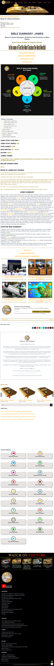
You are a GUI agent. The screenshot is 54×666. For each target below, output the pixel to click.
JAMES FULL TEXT (27, 62)
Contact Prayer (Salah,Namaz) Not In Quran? (12, 598)
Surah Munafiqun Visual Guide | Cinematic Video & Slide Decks (18, 416)
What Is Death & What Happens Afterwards (11, 627)
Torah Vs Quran (5, 661)
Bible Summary (4, 17)
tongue (7, 186)
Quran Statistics (5, 606)
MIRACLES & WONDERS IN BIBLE (27, 56)
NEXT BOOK (27, 250)
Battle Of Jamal (5, 648)
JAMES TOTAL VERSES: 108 (10, 122)
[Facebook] (33, 328)
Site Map (3, 613)
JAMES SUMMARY (6, 135)
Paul (31, 207)
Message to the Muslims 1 (7, 610)
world (37, 240)
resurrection (19, 208)
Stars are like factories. (7, 636)
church (19, 198)
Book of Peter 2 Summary (26, 400)
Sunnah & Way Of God (6, 649)
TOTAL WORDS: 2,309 (9, 124)
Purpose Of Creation (6, 603)
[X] (35, 328)
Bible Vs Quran (5, 659)
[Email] (50, 328)
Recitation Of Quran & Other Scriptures (10, 658)
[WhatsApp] (42, 328)
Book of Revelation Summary (45, 400)
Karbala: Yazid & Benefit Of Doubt (9, 643)
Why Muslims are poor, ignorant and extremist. (12, 609)
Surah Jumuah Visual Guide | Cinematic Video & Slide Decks (17, 419)
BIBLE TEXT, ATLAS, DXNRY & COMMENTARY (27, 256)
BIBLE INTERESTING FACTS (27, 253)
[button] (1, 395)
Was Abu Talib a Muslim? (7, 645)
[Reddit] (37, 328)
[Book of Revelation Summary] (45, 388)
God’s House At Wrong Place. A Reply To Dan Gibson (13, 595)
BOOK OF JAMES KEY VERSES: (10, 133)
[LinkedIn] (39, 328)
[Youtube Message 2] (27, 554)
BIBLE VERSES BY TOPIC (27, 59)
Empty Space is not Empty (7, 635)
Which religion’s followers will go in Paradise (11, 620)
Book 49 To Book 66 (13, 17)
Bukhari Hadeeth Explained (8, 612)
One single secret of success (8, 622)
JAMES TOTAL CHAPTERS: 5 (10, 121)
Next (50, 319)
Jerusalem (35, 211)
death (23, 210)
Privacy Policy (39, 664)
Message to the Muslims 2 (7, 596)
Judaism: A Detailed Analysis (8, 654)
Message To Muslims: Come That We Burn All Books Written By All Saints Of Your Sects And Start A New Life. (40, 277)
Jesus (10, 204)
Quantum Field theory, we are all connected (11, 633)
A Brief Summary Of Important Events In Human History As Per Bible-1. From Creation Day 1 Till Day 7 (40, 300)
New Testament (16, 27)
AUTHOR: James (8, 127)
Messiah (3, 210)
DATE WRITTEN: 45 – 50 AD (10, 126)
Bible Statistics (5, 607)
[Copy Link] (53, 328)
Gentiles (46, 213)
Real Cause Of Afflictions (7, 601)
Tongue (9, 237)
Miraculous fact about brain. (8, 632)
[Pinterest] (48, 328)
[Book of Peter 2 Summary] (27, 388)
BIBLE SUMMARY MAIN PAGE (27, 53)
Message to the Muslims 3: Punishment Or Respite (13, 593)
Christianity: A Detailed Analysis (9, 656)
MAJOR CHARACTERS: (7, 131)
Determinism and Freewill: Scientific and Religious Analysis (15, 625)
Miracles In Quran (5, 600)
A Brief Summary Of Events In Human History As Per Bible (14, 646)
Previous (4, 319)
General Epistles (9, 27)
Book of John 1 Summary (7, 400)
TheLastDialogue (5, 22)
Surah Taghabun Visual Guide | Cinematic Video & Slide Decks (18, 414)
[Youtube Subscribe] (7, 584)
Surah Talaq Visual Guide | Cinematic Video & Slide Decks (17, 411)
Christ (7, 210)
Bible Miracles (5, 604)
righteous (19, 189)
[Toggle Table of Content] (51, 119)
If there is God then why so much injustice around (13, 624)
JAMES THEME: (6, 129)
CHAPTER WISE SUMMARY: (9, 136)
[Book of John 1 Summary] (9, 388)
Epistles (4, 27)
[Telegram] (44, 328)
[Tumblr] (46, 328)
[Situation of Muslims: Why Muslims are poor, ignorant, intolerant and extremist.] (14, 260)
